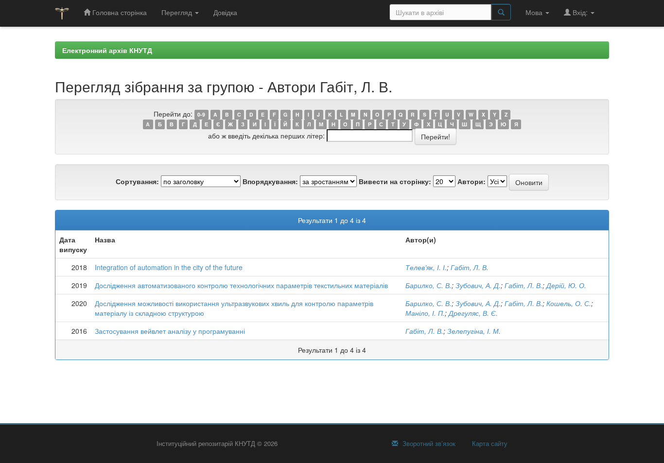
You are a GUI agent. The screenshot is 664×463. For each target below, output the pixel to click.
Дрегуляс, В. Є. (473, 313)
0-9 (201, 114)
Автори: (471, 181)
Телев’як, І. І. (426, 267)
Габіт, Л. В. (470, 267)
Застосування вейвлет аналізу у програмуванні (170, 331)
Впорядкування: (270, 181)
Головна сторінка (118, 12)
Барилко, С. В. (428, 285)
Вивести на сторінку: (395, 181)
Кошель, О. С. (568, 303)
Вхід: (580, 12)
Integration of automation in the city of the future (169, 267)
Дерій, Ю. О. (566, 285)
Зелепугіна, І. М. (474, 331)
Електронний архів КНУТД (107, 50)
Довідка (225, 12)
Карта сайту (488, 443)
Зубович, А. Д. (478, 285)
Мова (534, 12)
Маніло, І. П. (425, 313)
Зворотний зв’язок (428, 443)
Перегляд (177, 12)
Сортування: (137, 181)
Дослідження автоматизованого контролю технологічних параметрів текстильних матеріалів (241, 285)
